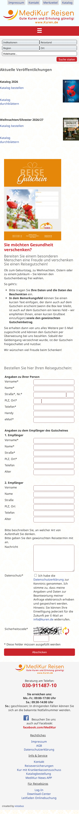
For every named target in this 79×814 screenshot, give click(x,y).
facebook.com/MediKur (39, 727)
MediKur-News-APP (39, 778)
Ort (42, 48)
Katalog (67, 2)
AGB (39, 746)
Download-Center (39, 794)
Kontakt (34, 2)
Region (7, 48)
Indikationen (10, 42)
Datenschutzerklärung (48, 579)
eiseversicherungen (40, 766)
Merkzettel (50, 2)
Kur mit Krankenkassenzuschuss (39, 770)
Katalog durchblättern (9, 102)
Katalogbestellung (39, 774)
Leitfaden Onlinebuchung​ (39, 798)
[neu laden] (66, 631)
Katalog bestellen (12, 88)
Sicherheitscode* (16, 629)
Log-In (39, 790)
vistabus (19, 806)
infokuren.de (43, 619)
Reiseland (46, 42)
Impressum (16, 2)
